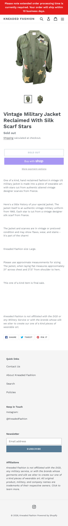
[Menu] (62, 18)
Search (10, 383)
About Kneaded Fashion (21, 375)
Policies (11, 392)
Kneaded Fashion (19, 18)
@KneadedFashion (16, 418)
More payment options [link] (34, 169)
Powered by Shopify (47, 515)
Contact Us (13, 366)
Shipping (8, 138)
